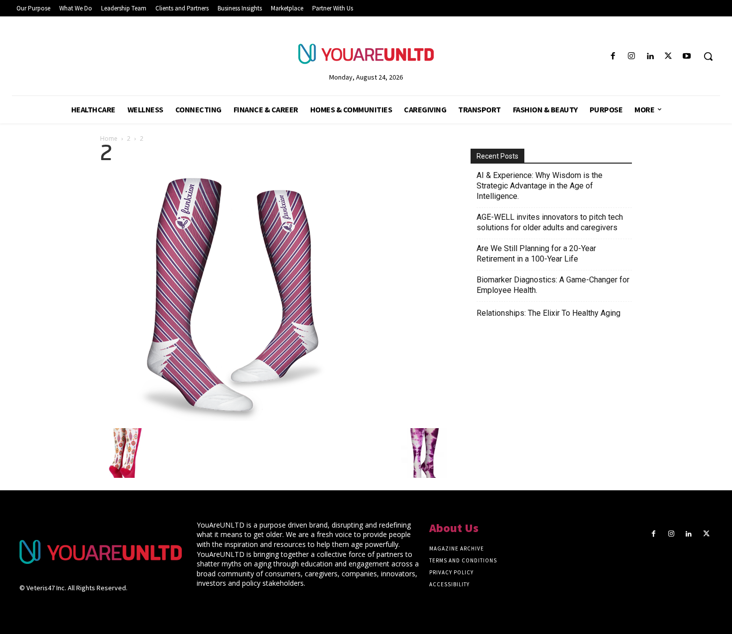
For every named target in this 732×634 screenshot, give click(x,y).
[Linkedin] (649, 56)
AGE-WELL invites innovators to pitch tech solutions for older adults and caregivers (550, 222)
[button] (708, 56)
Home (109, 138)
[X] (668, 56)
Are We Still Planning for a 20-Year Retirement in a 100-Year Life (536, 254)
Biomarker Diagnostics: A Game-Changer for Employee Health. (553, 285)
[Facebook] (612, 56)
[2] (224, 418)
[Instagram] (631, 56)
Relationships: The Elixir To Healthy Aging (548, 313)
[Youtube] (687, 56)
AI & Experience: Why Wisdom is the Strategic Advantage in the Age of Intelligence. (540, 186)
